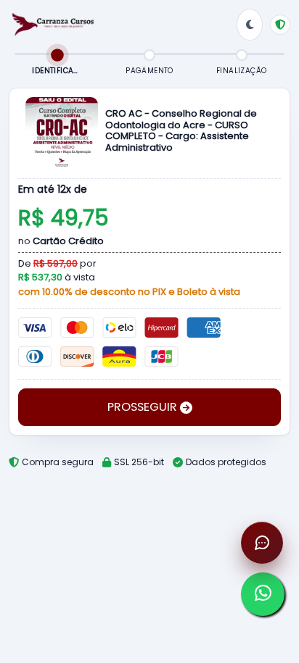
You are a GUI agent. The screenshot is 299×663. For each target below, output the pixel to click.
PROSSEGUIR (143, 407)
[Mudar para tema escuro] (250, 25)
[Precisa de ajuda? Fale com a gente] (262, 543)
